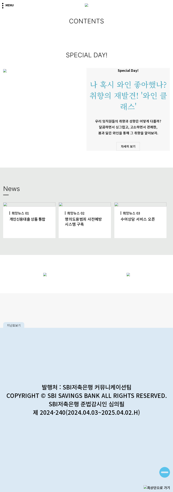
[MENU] (3, 4)
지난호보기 (14, 325)
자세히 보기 (128, 146)
